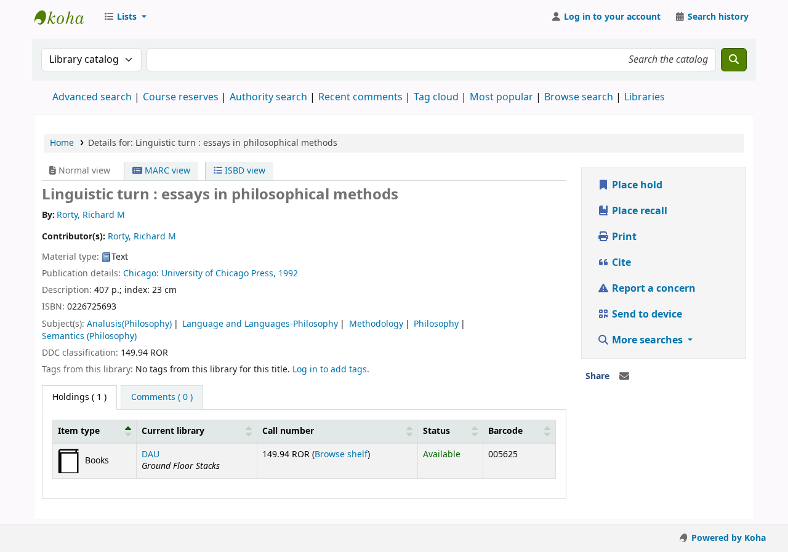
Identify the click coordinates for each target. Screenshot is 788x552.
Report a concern (652, 288)
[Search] (734, 59)
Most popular (501, 97)
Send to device (645, 314)
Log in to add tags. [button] (330, 369)
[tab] (162, 397)
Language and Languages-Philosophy (260, 324)
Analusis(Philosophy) (129, 324)
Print (623, 237)
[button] (124, 17)
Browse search (578, 97)
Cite (620, 262)
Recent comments (360, 97)
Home (62, 143)
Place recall (638, 211)
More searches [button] (647, 340)
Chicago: (142, 273)
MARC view (166, 170)
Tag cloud (436, 97)
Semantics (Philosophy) (89, 336)
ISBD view (243, 170)
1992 (288, 273)
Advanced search (92, 97)
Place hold (635, 185)
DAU (150, 454)
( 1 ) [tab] (79, 397)
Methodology (376, 324)
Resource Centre (65, 17)
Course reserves (181, 97)
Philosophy (436, 324)
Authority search (268, 97)
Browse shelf (341, 454)
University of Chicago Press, (219, 273)
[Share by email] (624, 377)
